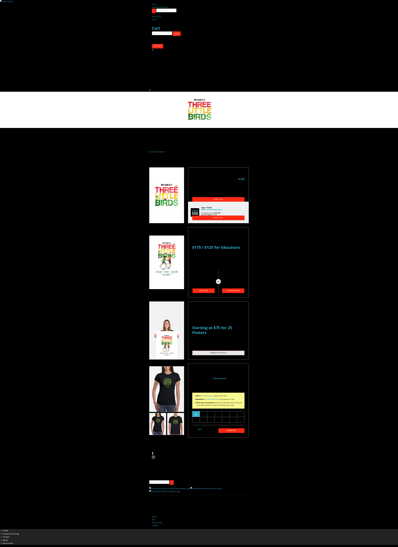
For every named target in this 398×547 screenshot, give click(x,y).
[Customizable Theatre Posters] (6, 1)
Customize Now (233, 290)
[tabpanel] (166, 389)
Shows (5, 530)
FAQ (153, 520)
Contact (155, 525)
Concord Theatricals (157, 152)
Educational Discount (160, 7)
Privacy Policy (157, 522)
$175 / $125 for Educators (216, 247)
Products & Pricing (11, 534)
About (154, 517)
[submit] (172, 482)
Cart (154, 19)
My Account (156, 17)
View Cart (157, 46)
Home (154, 4)
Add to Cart (218, 199)
